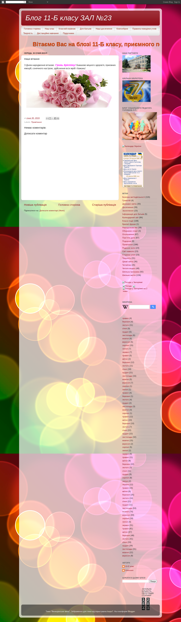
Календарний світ (130, 217)
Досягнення (127, 207)
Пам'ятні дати (128, 238)
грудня (125, 332)
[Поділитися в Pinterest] (58, 118)
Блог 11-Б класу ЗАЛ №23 (68, 18)
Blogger (131, 611)
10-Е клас (129, 566)
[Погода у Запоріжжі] (132, 282)
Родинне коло (128, 248)
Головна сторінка (32, 28)
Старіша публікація (104, 204)
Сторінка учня (128, 255)
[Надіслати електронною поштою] (47, 118)
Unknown (129, 570)
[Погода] (128, 285)
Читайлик (126, 265)
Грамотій (126, 200)
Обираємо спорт (130, 231)
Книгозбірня (122, 28)
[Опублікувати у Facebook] (55, 118)
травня (125, 318)
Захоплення (127, 211)
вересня (126, 342)
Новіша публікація (35, 204)
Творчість (28, 33)
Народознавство (129, 228)
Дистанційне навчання (48, 33)
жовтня (125, 339)
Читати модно (128, 268)
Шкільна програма (130, 272)
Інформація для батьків (133, 214)
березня (126, 322)
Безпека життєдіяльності (133, 197)
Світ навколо (128, 251)
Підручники (68, 33)
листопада (127, 335)
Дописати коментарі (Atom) (52, 211)
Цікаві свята (127, 262)
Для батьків (85, 28)
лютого (125, 325)
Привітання (36, 122)
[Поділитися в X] (52, 118)
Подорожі (126, 241)
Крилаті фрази (129, 224)
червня (125, 352)
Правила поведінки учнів (144, 28)
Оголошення (128, 234)
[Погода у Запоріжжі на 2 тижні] (135, 289)
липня (125, 349)
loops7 (110, 611)
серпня (125, 345)
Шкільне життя (129, 275)
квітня (125, 359)
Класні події (127, 221)
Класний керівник (67, 28)
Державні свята (129, 204)
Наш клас (49, 28)
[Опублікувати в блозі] (50, 118)
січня (124, 328)
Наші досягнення (104, 28)
